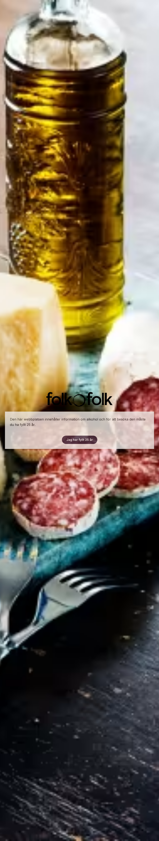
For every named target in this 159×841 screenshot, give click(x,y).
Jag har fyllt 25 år (79, 439)
